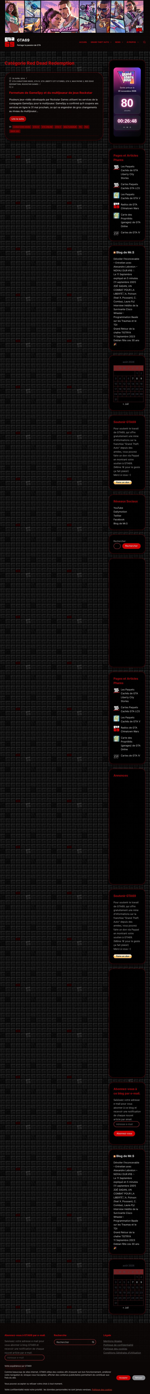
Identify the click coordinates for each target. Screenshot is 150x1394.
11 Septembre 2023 (124, 336)
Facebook (119, 519)
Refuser (138, 1378)
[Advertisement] (127, 614)
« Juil (126, 403)
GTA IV (37, 81)
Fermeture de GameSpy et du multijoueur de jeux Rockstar (50, 93)
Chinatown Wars (21, 127)
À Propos (131, 42)
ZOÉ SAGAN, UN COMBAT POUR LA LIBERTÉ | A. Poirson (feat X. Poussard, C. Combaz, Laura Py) (125, 294)
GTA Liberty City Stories (53, 81)
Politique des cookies (102, 1389)
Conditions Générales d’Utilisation (122, 1352)
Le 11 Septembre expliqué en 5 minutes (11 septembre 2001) (126, 278)
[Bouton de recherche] (93, 1342)
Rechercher (120, 541)
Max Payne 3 (78, 81)
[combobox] (72, 1342)
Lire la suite (19, 119)
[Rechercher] (144, 42)
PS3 (86, 127)
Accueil (83, 42)
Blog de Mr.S (125, 252)
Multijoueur (70, 127)
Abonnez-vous (124, 1133)
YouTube (118, 507)
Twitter (117, 515)
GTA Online (47, 127)
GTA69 (23, 40)
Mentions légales (112, 1341)
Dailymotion (120, 511)
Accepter (123, 1378)
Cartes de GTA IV (130, 232)
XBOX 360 (14, 131)
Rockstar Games (30, 84)
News (117, 42)
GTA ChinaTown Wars (22, 81)
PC (80, 127)
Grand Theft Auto (100, 42)
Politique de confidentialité (118, 1344)
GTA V (68, 81)
